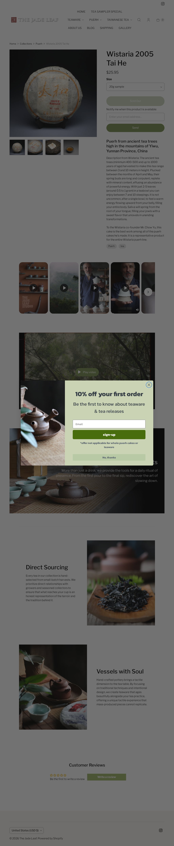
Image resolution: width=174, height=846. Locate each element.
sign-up (109, 434)
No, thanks (109, 457)
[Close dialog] (149, 385)
